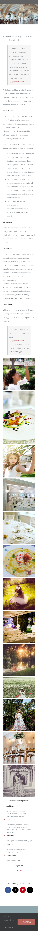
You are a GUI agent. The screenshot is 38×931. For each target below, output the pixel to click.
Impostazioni (7, 927)
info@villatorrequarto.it (18, 82)
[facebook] (17, 870)
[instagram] (21, 870)
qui (22, 317)
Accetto (26, 922)
